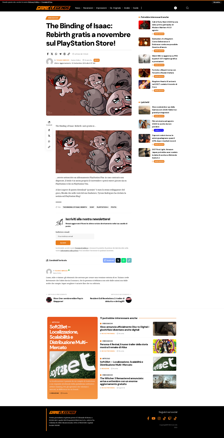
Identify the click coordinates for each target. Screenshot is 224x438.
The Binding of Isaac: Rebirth (75, 207)
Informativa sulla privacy (69, 251)
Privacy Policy (33, 2)
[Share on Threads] (64, 54)
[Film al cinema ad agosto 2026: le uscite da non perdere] (144, 124)
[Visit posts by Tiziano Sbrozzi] (49, 272)
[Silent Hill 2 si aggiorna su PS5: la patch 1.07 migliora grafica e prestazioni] (144, 59)
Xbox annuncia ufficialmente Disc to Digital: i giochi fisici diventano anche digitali (124, 328)
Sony (92, 207)
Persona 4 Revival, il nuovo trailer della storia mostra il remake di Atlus (124, 346)
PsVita (113, 207)
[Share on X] (52, 54)
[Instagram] (159, 418)
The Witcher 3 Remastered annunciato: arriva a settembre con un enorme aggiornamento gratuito (122, 381)
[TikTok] (164, 418)
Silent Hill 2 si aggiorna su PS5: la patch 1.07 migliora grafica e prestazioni (165, 59)
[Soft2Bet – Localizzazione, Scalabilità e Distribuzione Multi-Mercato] (72, 365)
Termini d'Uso (46, 2)
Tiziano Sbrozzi (62, 60)
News (96, 60)
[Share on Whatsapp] (56, 54)
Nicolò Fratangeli (108, 333)
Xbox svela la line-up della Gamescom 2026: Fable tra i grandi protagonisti (164, 110)
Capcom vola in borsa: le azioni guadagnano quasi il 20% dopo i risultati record (164, 138)
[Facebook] (148, 418)
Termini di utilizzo (81, 248)
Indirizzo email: (63, 232)
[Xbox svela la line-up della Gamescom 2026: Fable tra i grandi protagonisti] (144, 110)
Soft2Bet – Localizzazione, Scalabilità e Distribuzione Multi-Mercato (69, 337)
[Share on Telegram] (60, 54)
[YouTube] (153, 418)
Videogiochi (53, 18)
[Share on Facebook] (47, 54)
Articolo (56, 322)
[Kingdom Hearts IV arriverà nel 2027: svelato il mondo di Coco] (144, 84)
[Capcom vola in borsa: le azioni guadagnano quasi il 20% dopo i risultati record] (144, 138)
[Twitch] (170, 418)
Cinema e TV (159, 130)
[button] (217, 2)
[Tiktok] (175, 418)
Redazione (55, 393)
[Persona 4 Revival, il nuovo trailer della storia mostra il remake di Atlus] (164, 346)
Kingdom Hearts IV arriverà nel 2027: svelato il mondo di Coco (164, 84)
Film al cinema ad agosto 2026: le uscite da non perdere (163, 124)
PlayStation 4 (102, 207)
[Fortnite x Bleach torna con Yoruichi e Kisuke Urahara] (144, 73)
